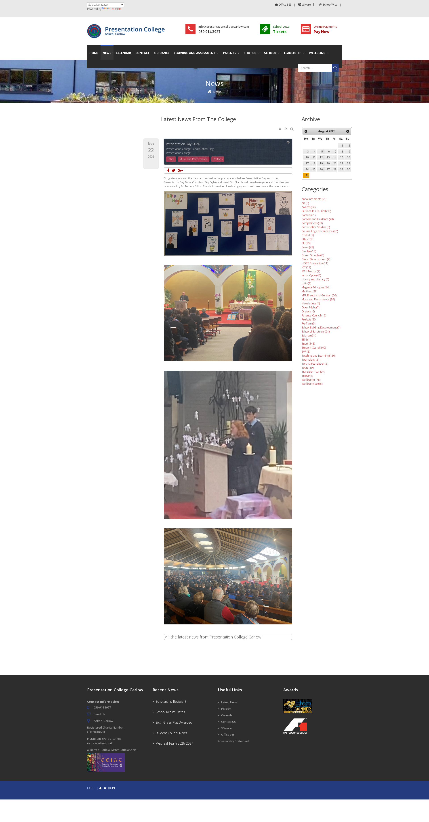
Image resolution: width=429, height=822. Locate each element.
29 (341, 169)
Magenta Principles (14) (315, 287)
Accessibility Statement (233, 741)
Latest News (229, 702)
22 (341, 163)
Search (335, 68)
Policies (226, 709)
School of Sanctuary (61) (316, 331)
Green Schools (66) (313, 255)
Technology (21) (311, 359)
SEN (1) (306, 339)
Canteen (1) (308, 215)
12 (321, 157)
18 (313, 163)
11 (314, 157)
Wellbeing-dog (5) (312, 384)
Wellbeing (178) (311, 380)
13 (328, 157)
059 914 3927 (102, 707)
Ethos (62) (307, 239)
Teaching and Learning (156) (318, 355)
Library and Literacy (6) (315, 279)
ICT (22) (306, 267)
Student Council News (170, 733)
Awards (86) (308, 207)
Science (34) (309, 335)
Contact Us (228, 722)
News (217, 92)
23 (348, 163)
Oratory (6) (308, 311)
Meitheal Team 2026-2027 (173, 743)
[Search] (292, 129)
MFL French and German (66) (319, 295)
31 (307, 175)
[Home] (280, 129)
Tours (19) (307, 368)
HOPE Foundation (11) (315, 263)
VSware (226, 728)
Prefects (218, 159)
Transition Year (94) (313, 372)
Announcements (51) (314, 199)
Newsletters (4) (311, 303)
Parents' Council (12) (314, 315)
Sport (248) (308, 343)
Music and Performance (194, 159)
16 (348, 157)
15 (341, 157)
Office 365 (285, 4)
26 (321, 169)
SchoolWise (329, 4)
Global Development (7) (316, 259)
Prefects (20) (309, 319)
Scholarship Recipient (170, 701)
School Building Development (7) (321, 327)
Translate (116, 9)
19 (321, 163)
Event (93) (308, 247)
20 (328, 163)
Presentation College (178, 153)
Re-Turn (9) (308, 323)
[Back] (288, 142)
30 (348, 169)
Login (111, 788)
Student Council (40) (314, 347)
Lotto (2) (306, 283)
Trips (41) (307, 376)
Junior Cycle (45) (311, 275)
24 (307, 169)
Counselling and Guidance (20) (320, 231)
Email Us (99, 714)
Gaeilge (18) (309, 251)
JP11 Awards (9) (311, 271)
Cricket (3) (308, 235)
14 (334, 157)
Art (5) (305, 203)
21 (334, 163)
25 (313, 169)
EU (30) (306, 243)
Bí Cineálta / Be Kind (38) (316, 211)
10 (307, 157)
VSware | (308, 4)
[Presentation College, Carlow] (127, 26)
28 (334, 169)
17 (307, 163)
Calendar (227, 715)
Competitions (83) (312, 223)
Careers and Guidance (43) (318, 219)
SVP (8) (306, 351)
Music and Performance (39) (318, 299)
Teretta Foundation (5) (315, 364)
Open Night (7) (310, 307)
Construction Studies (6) (316, 227)
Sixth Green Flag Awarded (173, 722)
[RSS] (286, 129)
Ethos (171, 159)
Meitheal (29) (309, 291)
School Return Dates (169, 712)
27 (328, 169)
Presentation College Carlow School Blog (190, 149)
